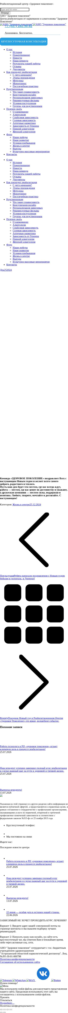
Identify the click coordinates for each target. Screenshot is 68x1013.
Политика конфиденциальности (17, 959)
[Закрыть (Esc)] (1, 1009)
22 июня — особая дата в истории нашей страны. (33, 912)
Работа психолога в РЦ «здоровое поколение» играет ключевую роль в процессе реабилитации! (28, 748)
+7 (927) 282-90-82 (18, 26)
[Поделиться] (4, 1009)
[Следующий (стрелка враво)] (4, 1012)
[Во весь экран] (7, 1009)
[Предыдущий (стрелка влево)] (1, 1012)
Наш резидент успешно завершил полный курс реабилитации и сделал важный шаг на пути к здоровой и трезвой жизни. (33, 769)
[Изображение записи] (8, 743)
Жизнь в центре (21, 504)
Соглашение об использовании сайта (20, 962)
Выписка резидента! (11, 790)
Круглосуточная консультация (23, 41)
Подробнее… (7, 1003)
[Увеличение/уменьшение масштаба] (10, 1009)
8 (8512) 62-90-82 (21, 830)
